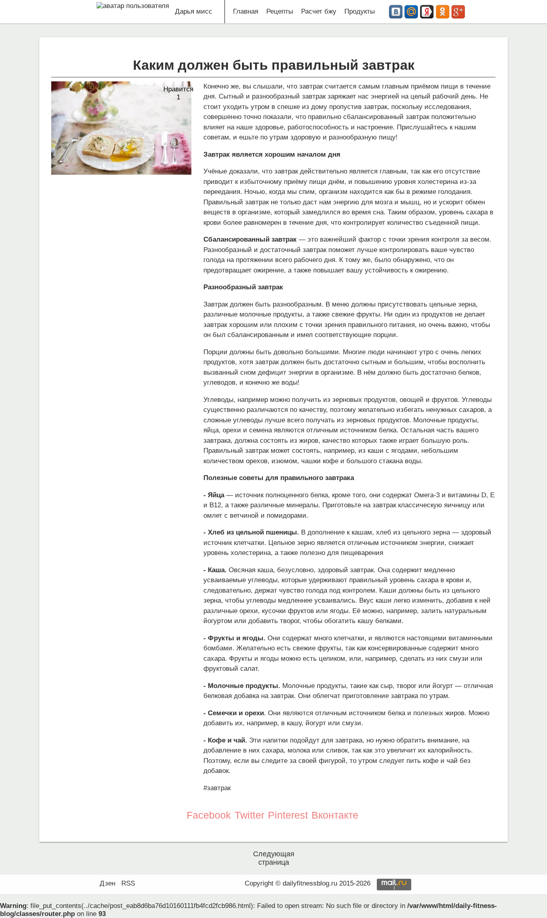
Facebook (209, 815)
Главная (245, 11)
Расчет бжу (318, 11)
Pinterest (288, 815)
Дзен (107, 883)
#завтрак (217, 788)
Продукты (359, 11)
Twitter (249, 815)
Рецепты (279, 11)
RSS (128, 883)
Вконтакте (335, 815)
